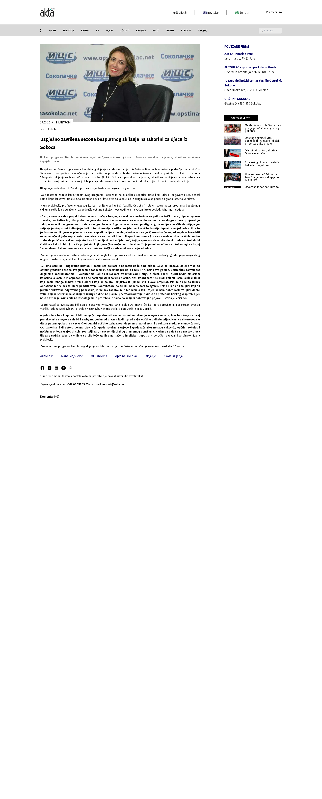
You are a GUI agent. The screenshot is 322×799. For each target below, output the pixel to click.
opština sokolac (126, 356)
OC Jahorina (99, 356)
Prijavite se (274, 12)
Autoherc (46, 356)
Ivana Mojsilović (72, 356)
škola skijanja (173, 356)
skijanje (151, 356)
